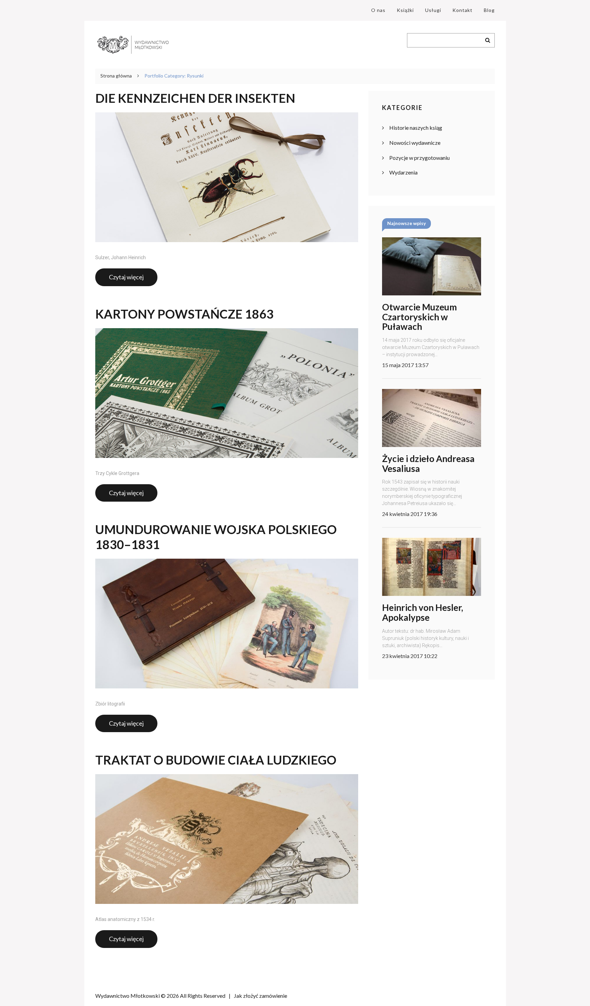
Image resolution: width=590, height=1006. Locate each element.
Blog (489, 10)
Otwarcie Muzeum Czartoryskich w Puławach (419, 317)
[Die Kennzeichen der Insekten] (226, 177)
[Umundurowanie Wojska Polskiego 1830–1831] (226, 623)
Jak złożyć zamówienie (260, 995)
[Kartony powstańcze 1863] (226, 393)
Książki (405, 10)
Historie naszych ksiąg (415, 127)
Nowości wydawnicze (414, 142)
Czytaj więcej (126, 277)
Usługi (433, 10)
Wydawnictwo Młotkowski (127, 995)
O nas (378, 10)
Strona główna (116, 76)
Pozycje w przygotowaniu (419, 157)
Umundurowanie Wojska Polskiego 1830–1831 (216, 536)
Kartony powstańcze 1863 (184, 314)
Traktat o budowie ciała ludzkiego (215, 760)
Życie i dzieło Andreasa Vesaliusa (428, 463)
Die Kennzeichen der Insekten (195, 98)
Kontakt (462, 10)
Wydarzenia (403, 172)
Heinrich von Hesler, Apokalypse (422, 612)
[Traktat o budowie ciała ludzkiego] (226, 839)
